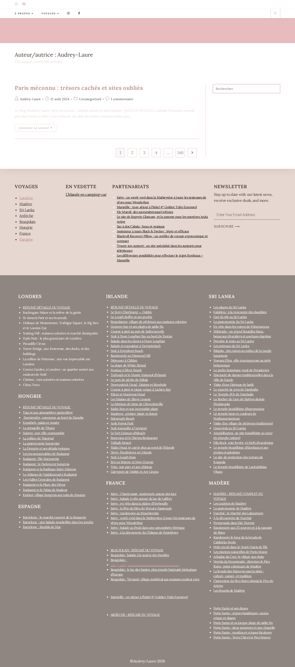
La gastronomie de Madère (232, 508)
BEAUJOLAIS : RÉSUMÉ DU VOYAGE (137, 550)
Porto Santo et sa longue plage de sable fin (243, 623)
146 (180, 152)
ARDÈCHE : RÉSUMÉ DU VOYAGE (135, 615)
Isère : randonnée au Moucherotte (135, 513)
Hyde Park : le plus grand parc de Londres (52, 338)
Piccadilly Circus (34, 344)
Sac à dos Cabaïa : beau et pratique (141, 226)
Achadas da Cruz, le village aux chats (238, 557)
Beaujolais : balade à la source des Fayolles (140, 555)
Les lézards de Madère (229, 590)
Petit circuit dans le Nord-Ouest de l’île (240, 547)
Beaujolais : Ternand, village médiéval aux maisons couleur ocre (155, 579)
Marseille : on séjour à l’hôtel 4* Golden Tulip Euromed (149, 597)
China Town (31, 385)
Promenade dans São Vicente (233, 523)
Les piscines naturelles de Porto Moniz (240, 552)
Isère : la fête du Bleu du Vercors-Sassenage (141, 508)
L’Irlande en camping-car (86, 194)
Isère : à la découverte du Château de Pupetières (144, 532)
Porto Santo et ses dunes (230, 608)
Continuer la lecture (37, 126)
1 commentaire (122, 99)
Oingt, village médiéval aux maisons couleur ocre (145, 565)
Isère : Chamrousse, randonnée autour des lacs (143, 494)
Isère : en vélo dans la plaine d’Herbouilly (139, 503)
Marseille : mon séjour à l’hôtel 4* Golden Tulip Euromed (157, 207)
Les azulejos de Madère (229, 503)
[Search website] (275, 13)
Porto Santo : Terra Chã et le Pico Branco (242, 637)
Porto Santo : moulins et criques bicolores (242, 632)
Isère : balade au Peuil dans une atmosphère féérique (148, 528)
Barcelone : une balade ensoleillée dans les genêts (58, 522)
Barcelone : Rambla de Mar (42, 527)
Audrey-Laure (30, 99)
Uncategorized (90, 99)
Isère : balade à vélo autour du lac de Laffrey (141, 499)
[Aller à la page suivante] (192, 152)
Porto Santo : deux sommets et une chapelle (244, 628)
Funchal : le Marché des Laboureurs (238, 513)
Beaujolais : (119, 560)
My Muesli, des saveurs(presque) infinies (145, 212)
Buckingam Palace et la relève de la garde (52, 312)
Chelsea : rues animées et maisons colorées (53, 379)
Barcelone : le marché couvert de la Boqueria (54, 517)
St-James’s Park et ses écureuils (45, 318)
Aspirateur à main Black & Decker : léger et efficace (153, 231)
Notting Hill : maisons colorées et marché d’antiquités (60, 333)
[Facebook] (24, 4)
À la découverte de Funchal (232, 518)
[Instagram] (17, 4)
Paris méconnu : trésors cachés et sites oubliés (79, 87)
